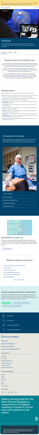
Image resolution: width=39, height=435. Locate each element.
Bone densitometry (5, 115)
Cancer (7, 267)
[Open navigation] (37, 7)
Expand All (5, 193)
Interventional (8, 276)
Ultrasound (4, 113)
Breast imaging (5, 101)
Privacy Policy (16, 432)
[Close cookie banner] (34, 428)
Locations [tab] (10, 52)
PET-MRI (3, 110)
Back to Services (6, 10)
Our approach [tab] (4, 52)
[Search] (34, 7)
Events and (5, 365)
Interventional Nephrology (11, 272)
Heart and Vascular (9, 270)
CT (2, 98)
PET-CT (3, 107)
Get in (4, 358)
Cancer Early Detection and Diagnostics (14, 265)
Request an (6, 360)
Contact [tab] (15, 52)
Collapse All (10, 193)
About (3, 374)
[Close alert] (37, 2)
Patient (4, 341)
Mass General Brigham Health (10, 349)
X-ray (3, 118)
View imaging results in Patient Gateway (21, 302)
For (4, 385)
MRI (3, 95)
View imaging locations (7, 248)
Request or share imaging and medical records (12, 306)
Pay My (3, 356)
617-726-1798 (7, 302)
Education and (7, 346)
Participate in (6, 363)
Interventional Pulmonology (11, 274)
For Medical (7, 367)
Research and (8, 343)
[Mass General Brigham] (5, 7)
